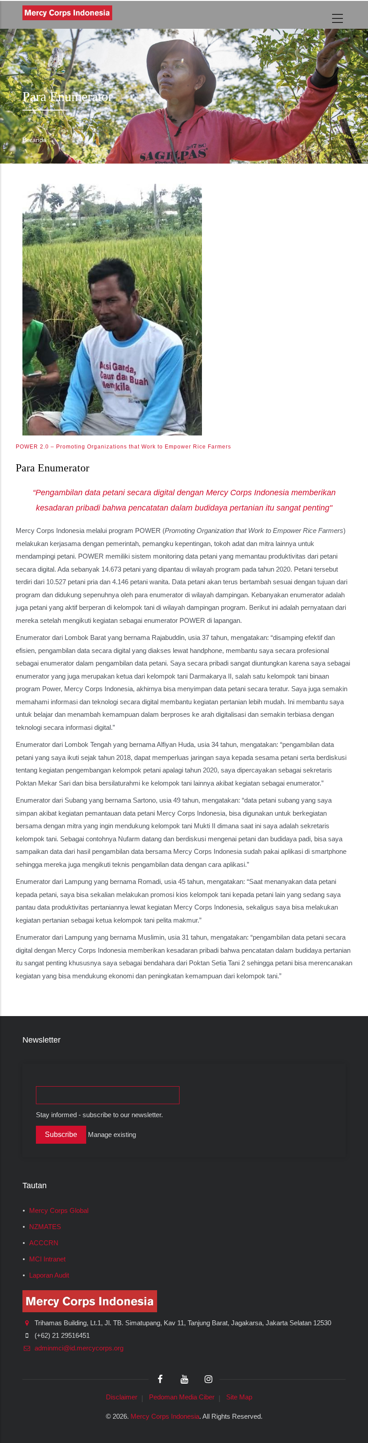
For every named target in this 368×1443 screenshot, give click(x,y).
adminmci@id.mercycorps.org (78, 1348)
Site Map (239, 1397)
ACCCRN (43, 1243)
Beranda (34, 139)
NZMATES (45, 1226)
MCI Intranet (47, 1259)
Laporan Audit (49, 1275)
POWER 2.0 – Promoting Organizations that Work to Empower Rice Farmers (123, 447)
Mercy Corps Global (58, 1210)
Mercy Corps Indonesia (165, 1416)
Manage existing (112, 1134)
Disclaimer (121, 1397)
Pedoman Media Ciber (182, 1397)
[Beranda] (67, 13)
